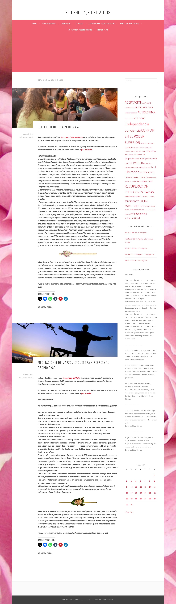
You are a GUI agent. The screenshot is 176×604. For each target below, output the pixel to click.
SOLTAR (144, 201)
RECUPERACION (136, 186)
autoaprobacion (131, 113)
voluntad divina (138, 213)
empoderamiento (134, 158)
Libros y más (102, 30)
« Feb (127, 512)
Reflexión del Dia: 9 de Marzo (60, 127)
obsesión (152, 177)
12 (141, 487)
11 (136, 487)
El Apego (79, 24)
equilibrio (147, 158)
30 (127, 505)
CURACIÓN (148, 148)
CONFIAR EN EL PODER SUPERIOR (139, 136)
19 (141, 493)
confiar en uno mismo (147, 143)
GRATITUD (137, 163)
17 (131, 493)
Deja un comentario (26, 137)
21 (150, 493)
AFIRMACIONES (130, 108)
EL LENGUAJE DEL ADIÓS (88, 12)
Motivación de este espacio (80, 30)
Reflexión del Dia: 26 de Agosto (136, 260)
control (128, 147)
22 (155, 493)
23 (127, 499)
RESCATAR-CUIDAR (146, 196)
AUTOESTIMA (146, 112)
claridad (140, 118)
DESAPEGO (151, 151)
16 (127, 493)
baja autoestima (129, 119)
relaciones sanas (131, 196)
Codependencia (49, 24)
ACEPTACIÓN (133, 102)
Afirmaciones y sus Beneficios (102, 24)
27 (145, 499)
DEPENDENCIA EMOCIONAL (135, 151)
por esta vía (86, 149)
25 (136, 499)
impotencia (136, 167)
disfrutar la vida (130, 155)
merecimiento (141, 177)
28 (150, 499)
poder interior (137, 181)
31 (131, 505)
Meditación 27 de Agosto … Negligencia (139, 254)
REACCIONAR (147, 181)
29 (155, 499)
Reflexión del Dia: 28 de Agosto (136, 233)
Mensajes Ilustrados (129, 24)
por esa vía (86, 393)
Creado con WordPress (72, 600)
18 (136, 493)
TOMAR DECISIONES (137, 210)
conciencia (133, 130)
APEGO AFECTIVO (144, 107)
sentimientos (132, 201)
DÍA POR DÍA (141, 155)
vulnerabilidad (132, 218)
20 (145, 493)
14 (150, 487)
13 (145, 487)
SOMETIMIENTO (134, 205)
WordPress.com (106, 600)
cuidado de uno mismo (138, 148)
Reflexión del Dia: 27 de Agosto (136, 248)
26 (141, 499)
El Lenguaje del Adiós (71, 378)
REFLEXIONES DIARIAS (139, 192)
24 (131, 499)
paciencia (128, 181)
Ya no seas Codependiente (72, 137)
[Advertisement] (88, 52)
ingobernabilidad (148, 167)
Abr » (131, 512)
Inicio (34, 24)
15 (155, 487)
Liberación (65, 24)
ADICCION (147, 102)
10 (131, 487)
